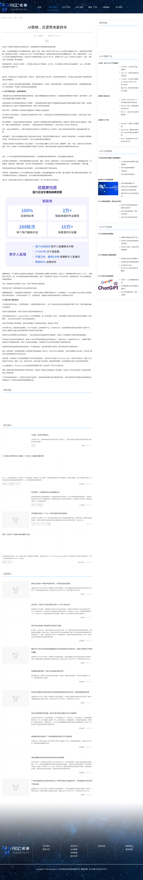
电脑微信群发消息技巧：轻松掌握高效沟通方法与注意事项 (51, 736)
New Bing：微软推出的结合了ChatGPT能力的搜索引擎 (130, 132)
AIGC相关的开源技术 (128, 174)
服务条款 (129, 849)
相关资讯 (7, 425)
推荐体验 (7, 390)
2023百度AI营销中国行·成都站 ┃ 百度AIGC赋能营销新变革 (23, 456)
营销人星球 (81, 562)
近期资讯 (7, 574)
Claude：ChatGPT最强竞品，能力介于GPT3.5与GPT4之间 (129, 81)
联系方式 (46, 849)
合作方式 (74, 846)
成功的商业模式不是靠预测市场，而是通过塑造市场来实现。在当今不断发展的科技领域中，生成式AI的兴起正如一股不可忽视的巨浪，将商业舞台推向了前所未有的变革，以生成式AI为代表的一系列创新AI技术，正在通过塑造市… (61, 499)
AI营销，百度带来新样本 (40, 435)
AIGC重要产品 (105, 56)
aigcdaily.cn (53, 869)
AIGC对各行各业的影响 (105, 276)
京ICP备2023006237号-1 (98, 869)
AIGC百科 (79, 7)
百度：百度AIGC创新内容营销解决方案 (16, 534)
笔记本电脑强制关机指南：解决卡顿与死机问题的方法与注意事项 (54, 713)
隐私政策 (129, 846)
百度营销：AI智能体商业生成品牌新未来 (45, 492)
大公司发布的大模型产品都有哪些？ (109, 158)
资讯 (15, 18)
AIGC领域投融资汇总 (128, 183)
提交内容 (74, 856)
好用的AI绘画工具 (104, 96)
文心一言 (39, 524)
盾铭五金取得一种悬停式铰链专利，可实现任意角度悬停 (50, 583)
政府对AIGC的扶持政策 (105, 179)
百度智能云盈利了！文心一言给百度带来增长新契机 (49, 513)
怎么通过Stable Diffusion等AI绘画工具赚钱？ (129, 268)
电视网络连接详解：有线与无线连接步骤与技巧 (47, 671)
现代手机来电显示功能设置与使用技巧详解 (46, 626)
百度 (20, 18)
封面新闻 (82, 484)
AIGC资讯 (53, 7)
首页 (39, 7)
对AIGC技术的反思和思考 (129, 217)
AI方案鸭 (82, 505)
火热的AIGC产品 (103, 120)
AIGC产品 (66, 7)
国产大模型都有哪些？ (128, 168)
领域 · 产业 (92, 7)
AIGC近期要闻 (105, 151)
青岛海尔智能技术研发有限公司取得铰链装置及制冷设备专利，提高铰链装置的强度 (60, 692)
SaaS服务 (74, 849)
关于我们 (119, 7)
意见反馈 (101, 846)
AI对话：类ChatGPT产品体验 (108, 63)
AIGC (17, 483)
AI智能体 (105, 7)
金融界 (83, 594)
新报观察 (82, 641)
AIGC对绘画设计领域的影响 (107, 255)
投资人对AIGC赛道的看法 (129, 186)
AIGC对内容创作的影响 (105, 234)
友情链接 (74, 853)
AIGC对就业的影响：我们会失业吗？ (110, 201)
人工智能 (10, 483)
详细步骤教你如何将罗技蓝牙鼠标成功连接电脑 (47, 757)
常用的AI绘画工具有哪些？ (130, 258)
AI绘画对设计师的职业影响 (130, 262)
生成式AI (40, 505)
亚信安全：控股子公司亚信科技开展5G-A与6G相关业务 (50, 604)
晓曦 (83, 445)
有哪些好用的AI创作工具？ (130, 237)
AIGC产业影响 (105, 227)
